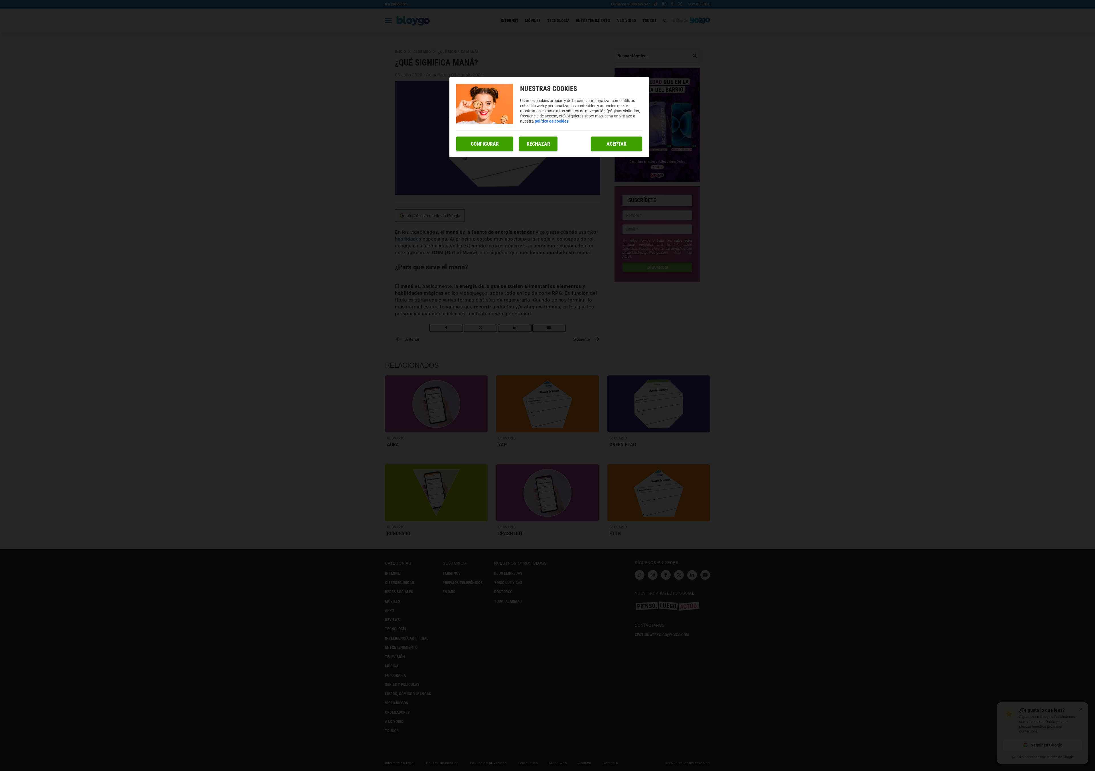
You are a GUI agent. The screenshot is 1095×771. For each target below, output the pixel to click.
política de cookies (552, 121)
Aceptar (616, 144)
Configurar (485, 144)
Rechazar (538, 144)
